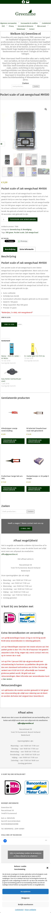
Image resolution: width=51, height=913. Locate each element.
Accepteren (25, 891)
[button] (47, 868)
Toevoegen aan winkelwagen (23, 219)
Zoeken (36, 86)
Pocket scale (19, 232)
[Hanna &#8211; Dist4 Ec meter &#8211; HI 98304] (11, 349)
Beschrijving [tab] (10, 249)
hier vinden (7, 679)
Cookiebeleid (19, 910)
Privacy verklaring (30, 910)
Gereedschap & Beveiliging (20, 229)
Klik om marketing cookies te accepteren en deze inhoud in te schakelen (25, 854)
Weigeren (25, 898)
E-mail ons (25, 528)
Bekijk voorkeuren (25, 904)
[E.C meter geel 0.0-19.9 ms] (34, 349)
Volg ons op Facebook (11, 835)
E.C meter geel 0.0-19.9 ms (34, 356)
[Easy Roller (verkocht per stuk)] (11, 372)
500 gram (9, 232)
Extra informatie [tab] (27, 249)
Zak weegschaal (31, 232)
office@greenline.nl (9, 554)
